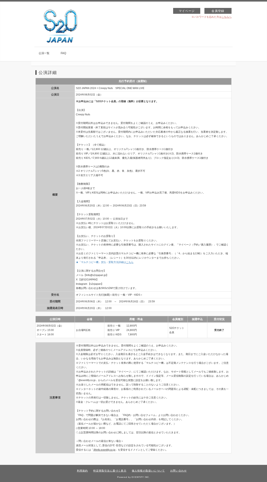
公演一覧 (44, 53)
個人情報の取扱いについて (148, 470)
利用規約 (82, 470)
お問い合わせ (178, 470)
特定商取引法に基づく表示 (109, 470)
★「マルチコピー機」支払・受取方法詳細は (105, 262)
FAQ (63, 53)
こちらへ (227, 16)
